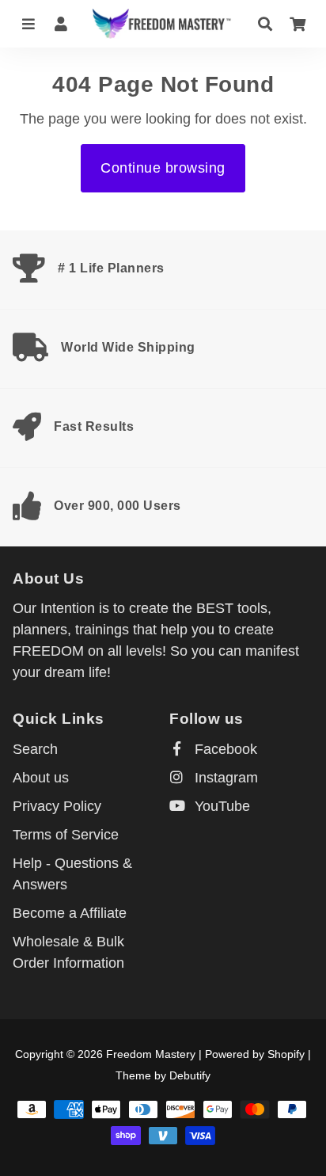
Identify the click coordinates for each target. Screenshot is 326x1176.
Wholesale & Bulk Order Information (68, 952)
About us (41, 778)
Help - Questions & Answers (72, 873)
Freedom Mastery (150, 1054)
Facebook (224, 749)
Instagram (224, 778)
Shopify (286, 1054)
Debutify (189, 1075)
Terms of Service (66, 835)
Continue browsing (163, 168)
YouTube (220, 806)
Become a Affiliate (70, 913)
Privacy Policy (57, 806)
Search (35, 749)
